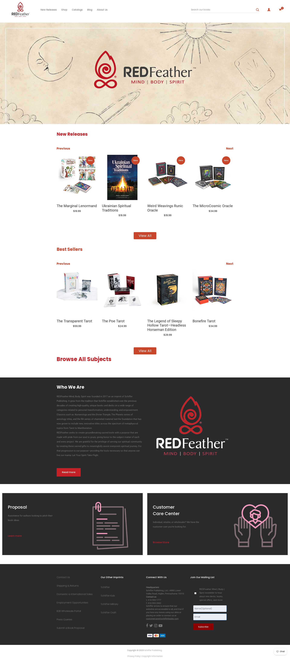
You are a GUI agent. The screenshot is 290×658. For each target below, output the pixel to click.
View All (145, 235)
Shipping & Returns (68, 586)
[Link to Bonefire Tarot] (167, 292)
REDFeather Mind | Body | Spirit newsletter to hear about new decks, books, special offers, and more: (211, 594)
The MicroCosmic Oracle (167, 206)
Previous (63, 148)
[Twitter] (151, 625)
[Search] (257, 10)
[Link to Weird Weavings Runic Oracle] (122, 177)
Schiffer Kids (108, 596)
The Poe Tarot (68, 321)
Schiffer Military (109, 604)
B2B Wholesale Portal (69, 611)
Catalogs (77, 9)
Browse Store (161, 542)
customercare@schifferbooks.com (162, 618)
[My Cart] (280, 10)
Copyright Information (152, 656)
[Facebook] (147, 625)
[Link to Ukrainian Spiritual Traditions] (77, 177)
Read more (68, 472)
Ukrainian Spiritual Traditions (71, 208)
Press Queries (64, 619)
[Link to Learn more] (110, 525)
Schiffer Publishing (153, 650)
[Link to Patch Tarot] (213, 177)
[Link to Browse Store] (255, 525)
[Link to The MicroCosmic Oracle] (167, 177)
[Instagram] (155, 625)
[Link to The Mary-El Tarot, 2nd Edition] (213, 292)
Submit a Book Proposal (70, 628)
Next (229, 148)
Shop (64, 9)
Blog (89, 9)
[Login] (268, 10)
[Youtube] (160, 625)
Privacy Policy (133, 656)
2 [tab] (51, 115)
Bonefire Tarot (158, 321)
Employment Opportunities (72, 602)
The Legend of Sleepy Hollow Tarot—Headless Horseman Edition (121, 325)
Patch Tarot (202, 206)
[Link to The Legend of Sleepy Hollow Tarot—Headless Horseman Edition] (122, 292)
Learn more (15, 536)
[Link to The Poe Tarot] (77, 292)
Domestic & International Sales (75, 594)
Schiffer (105, 587)
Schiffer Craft (108, 612)
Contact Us (63, 577)
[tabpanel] (145, 73)
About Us (102, 9)
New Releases (48, 9)
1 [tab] (28, 115)
